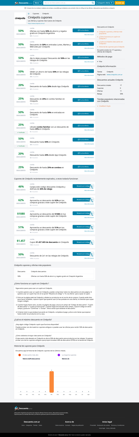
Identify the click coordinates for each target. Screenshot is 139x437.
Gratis (40, 425)
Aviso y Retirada (110, 428)
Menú (37, 3)
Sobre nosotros (59, 425)
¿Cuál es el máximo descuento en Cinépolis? (111, 43)
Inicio (23, 425)
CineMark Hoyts (105, 106)
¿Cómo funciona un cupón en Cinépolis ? (109, 38)
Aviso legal (102, 428)
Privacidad (93, 425)
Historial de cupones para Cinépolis (111, 47)
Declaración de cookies (103, 425)
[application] (55, 379)
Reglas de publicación (78, 425)
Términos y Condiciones (117, 425)
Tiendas (35, 425)
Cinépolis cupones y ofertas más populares (110, 33)
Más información (89, 34)
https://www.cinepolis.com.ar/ (36, 23)
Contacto (67, 425)
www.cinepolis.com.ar (114, 75)
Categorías (29, 425)
